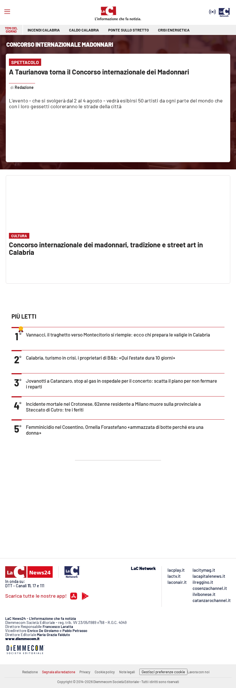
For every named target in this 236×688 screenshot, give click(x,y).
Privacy (84, 672)
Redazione (30, 672)
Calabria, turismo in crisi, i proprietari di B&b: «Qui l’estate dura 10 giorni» (100, 357)
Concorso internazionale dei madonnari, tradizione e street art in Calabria (106, 248)
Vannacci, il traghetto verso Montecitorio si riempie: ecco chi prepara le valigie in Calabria (118, 334)
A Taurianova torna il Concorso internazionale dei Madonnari (99, 72)
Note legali (127, 672)
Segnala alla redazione (58, 672)
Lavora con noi (198, 672)
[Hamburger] (7, 12)
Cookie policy (105, 672)
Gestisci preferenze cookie (163, 672)
